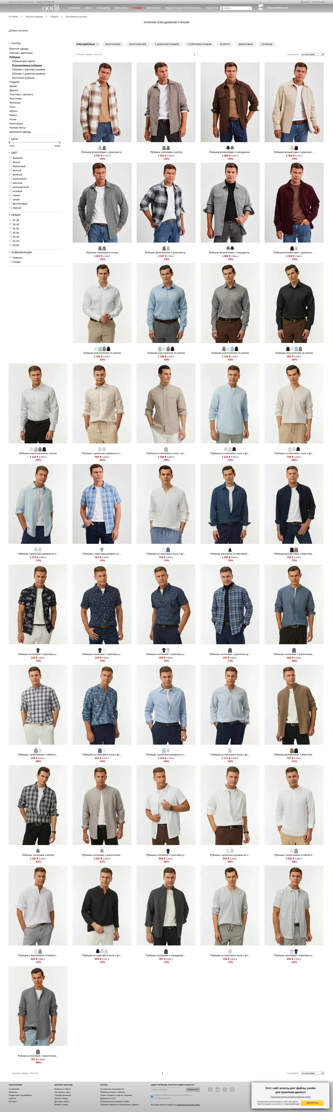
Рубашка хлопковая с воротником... (294, 654)
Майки (13, 115)
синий (16, 199)
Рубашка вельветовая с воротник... (294, 553)
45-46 (16, 232)
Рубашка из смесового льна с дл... (230, 453)
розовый (17, 191)
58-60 (16, 245)
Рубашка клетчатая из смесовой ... (230, 553)
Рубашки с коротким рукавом (28, 69)
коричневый (19, 178)
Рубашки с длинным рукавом (28, 73)
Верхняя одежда (19, 48)
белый (16, 162)
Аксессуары (16, 123)
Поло (12, 106)
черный (17, 207)
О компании (14, 1089)
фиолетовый (20, 203)
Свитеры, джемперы (21, 52)
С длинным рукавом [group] (167, 44)
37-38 (16, 220)
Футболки (15, 102)
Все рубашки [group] (113, 44)
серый (16, 195)
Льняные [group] (267, 44)
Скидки (17, 261)
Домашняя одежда (20, 131)
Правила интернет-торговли (112, 1092)
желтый (17, 170)
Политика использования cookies (115, 1101)
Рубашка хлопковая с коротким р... (38, 654)
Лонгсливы (16, 98)
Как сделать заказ (62, 1092)
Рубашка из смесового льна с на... (166, 453)
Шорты (13, 111)
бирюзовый (19, 166)
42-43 (16, 228)
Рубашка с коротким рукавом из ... (102, 553)
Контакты (13, 1101)
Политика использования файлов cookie (291, 1097)
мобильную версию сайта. (188, 1105)
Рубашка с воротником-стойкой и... (38, 754)
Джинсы (14, 90)
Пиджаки (14, 82)
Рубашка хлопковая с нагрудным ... (166, 955)
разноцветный (21, 187)
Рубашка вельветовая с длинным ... (294, 152)
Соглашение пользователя (112, 1089)
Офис (88, 8)
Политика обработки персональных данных (119, 1105)
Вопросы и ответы (62, 1089)
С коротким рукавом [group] (199, 44)
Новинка (17, 257)
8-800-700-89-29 (45, 2)
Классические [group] (137, 44)
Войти (307, 2)
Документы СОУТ (108, 1098)
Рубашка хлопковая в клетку (166, 152)
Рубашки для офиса (23, 61)
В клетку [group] (225, 44)
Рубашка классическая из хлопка (102, 352)
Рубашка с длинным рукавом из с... (102, 453)
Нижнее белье (18, 127)
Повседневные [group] (85, 44)
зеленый (17, 174)
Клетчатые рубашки (23, 77)
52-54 (16, 241)
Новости (212, 8)
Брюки (13, 86)
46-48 (16, 236)
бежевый (18, 158)
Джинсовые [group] (246, 44)
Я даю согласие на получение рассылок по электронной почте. (173, 1096)
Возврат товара (61, 1105)
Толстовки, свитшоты (21, 94)
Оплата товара (61, 1098)
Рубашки (15, 57)
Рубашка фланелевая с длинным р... (102, 152)
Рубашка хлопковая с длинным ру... (230, 654)
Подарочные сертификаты (183, 8)
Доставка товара (61, 1101)
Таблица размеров (62, 1095)
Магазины (153, 8)
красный (17, 182)
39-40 (16, 224)
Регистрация (318, 2)
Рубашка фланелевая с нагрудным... (230, 152)
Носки (13, 119)
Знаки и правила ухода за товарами (116, 1095)
